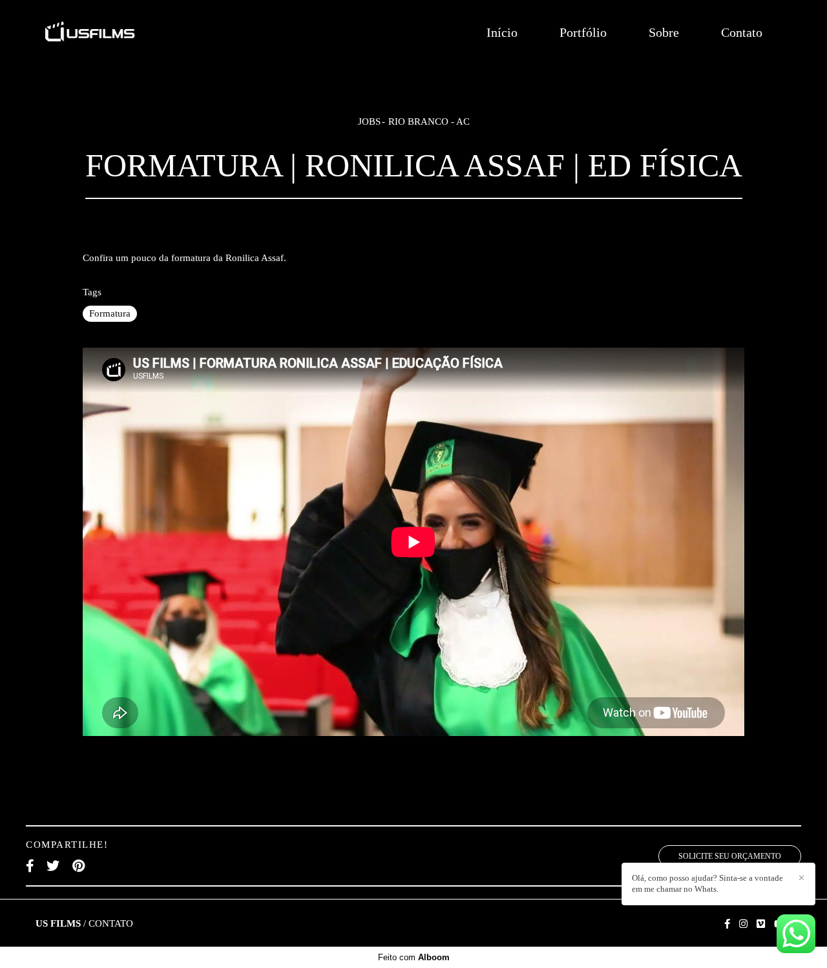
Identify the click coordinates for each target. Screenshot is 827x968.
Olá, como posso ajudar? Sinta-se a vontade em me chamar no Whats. (707, 883)
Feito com (414, 957)
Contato (741, 32)
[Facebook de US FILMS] (727, 924)
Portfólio (583, 32)
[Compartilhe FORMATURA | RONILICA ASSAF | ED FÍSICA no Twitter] (53, 865)
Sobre (664, 32)
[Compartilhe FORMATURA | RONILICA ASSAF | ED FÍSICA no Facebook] (30, 865)
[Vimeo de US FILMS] (761, 924)
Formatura (110, 313)
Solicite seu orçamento (729, 856)
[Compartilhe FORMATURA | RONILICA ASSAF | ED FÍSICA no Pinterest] (78, 865)
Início (502, 32)
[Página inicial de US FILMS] (135, 32)
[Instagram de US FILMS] (743, 924)
